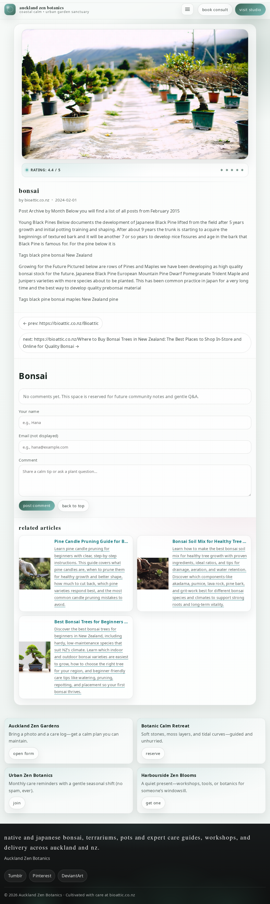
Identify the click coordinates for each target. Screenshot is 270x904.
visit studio (250, 9)
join (17, 802)
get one (153, 802)
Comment (28, 460)
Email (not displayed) (38, 435)
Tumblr (15, 876)
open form (23, 753)
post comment (36, 506)
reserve (153, 753)
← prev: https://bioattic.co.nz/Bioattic (61, 323)
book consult (215, 9)
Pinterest (42, 876)
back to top (73, 505)
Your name (29, 411)
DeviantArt (73, 876)
